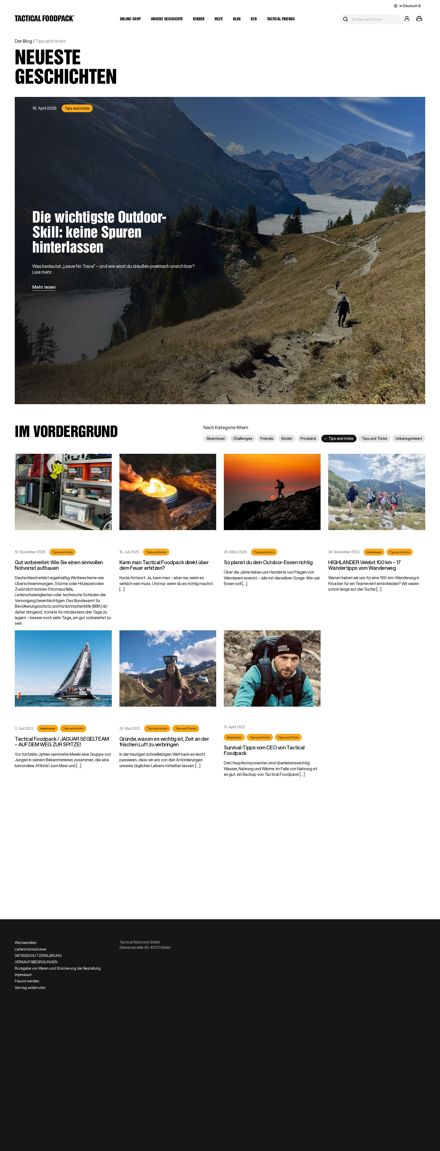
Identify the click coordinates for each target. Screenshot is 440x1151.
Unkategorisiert (408, 438)
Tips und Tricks (374, 438)
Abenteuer (216, 438)
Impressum (23, 975)
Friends (266, 438)
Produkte (308, 438)
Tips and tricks (77, 108)
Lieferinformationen (31, 949)
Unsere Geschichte (167, 19)
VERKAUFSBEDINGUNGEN (36, 962)
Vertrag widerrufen (30, 987)
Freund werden (27, 981)
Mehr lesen (44, 287)
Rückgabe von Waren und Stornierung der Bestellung (58, 968)
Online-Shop (130, 19)
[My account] (407, 19)
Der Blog (23, 41)
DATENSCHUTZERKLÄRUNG (38, 955)
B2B (254, 19)
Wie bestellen (26, 942)
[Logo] (45, 19)
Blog (237, 19)
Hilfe (219, 19)
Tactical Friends (281, 19)
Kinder (198, 19)
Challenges (242, 438)
